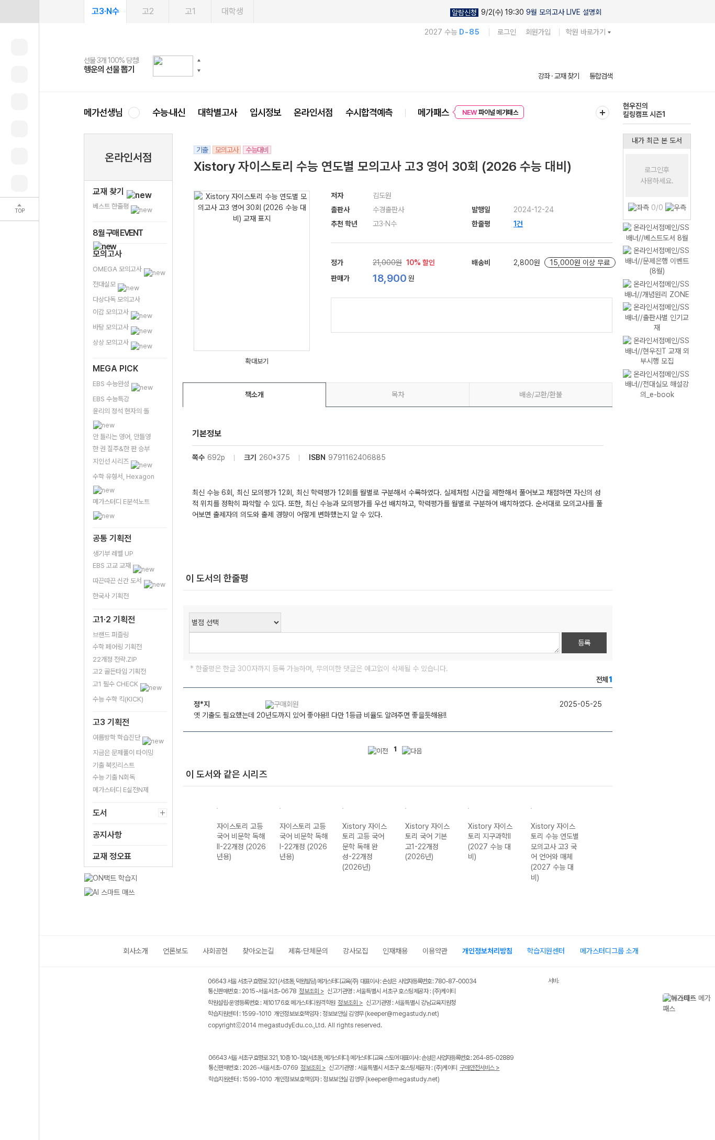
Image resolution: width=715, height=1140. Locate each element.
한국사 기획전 (111, 596)
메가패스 (433, 112)
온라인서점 (313, 112)
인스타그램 (236, 1101)
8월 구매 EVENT (118, 233)
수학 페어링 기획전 (117, 647)
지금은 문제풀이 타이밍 (123, 753)
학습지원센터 (546, 951)
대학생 (232, 11)
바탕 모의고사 (111, 327)
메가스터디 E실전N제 (121, 790)
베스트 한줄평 (111, 206)
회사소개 (135, 951)
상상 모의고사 (111, 342)
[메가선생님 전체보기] (134, 112)
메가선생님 (103, 112)
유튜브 (301, 1101)
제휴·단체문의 (308, 951)
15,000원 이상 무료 (580, 262)
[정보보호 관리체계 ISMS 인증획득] (517, 982)
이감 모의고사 (111, 312)
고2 (148, 11)
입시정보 (265, 112)
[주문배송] (19, 183)
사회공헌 (215, 951)
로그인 (506, 32)
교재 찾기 (109, 191)
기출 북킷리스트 (114, 765)
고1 (190, 11)
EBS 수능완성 (112, 384)
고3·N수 (105, 11)
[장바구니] (19, 156)
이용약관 (435, 951)
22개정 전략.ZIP (115, 659)
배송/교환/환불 (540, 394)
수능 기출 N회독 (114, 777)
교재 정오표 (112, 856)
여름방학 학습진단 (117, 737)
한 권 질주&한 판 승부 (121, 449)
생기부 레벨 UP (113, 553)
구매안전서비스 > (480, 1067)
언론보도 (175, 951)
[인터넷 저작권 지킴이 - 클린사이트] (534, 983)
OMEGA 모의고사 (118, 269)
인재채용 (395, 951)
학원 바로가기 (586, 32)
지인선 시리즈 (111, 461)
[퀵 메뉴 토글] (19, 11)
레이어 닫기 (707, 998)
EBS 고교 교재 (112, 565)
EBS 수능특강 (111, 399)
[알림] (19, 101)
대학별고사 (217, 112)
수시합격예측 (369, 112)
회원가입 (538, 32)
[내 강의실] (19, 47)
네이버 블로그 (258, 1101)
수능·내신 (168, 112)
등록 (584, 643)
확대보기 (257, 361)
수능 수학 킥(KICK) (118, 699)
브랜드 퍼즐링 (111, 635)
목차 (398, 394)
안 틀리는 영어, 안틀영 (122, 437)
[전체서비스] (602, 112)
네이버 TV (279, 1101)
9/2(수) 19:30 (526, 12)
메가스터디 (348, 65)
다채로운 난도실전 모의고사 (642, 111)
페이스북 (215, 1101)
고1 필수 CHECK (116, 684)
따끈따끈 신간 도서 (118, 581)
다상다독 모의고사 (116, 299)
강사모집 (355, 951)
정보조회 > (311, 991)
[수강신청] (19, 74)
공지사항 (107, 835)
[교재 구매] (19, 128)
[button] (199, 60)
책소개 (254, 394)
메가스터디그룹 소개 (609, 951)
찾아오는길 (258, 951)
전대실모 (105, 284)
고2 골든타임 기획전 (119, 671)
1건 (518, 224)
